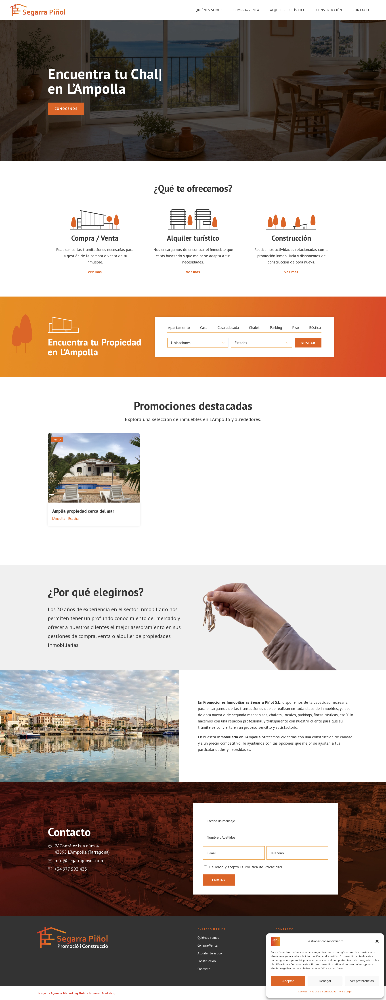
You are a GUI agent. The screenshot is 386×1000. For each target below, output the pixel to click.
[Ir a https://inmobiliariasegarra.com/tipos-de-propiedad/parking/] (276, 327)
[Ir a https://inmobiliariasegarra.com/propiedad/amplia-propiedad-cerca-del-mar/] (94, 480)
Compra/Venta (207, 945)
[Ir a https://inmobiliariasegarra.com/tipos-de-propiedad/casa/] (203, 327)
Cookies (303, 991)
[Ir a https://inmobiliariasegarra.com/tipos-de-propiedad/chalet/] (254, 327)
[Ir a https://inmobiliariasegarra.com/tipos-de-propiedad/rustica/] (315, 327)
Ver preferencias (362, 981)
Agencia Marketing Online (69, 993)
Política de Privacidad (263, 866)
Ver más (95, 271)
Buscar (308, 343)
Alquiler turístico (209, 953)
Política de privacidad (323, 991)
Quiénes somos (208, 938)
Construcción (206, 961)
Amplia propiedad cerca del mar (83, 511)
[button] (377, 941)
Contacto (203, 969)
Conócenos (66, 108)
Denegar (325, 981)
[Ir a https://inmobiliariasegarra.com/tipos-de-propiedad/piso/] (295, 327)
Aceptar (288, 981)
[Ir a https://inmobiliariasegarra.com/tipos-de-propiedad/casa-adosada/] (228, 327)
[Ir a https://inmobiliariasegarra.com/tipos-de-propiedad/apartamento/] (179, 327)
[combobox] (197, 342)
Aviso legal (345, 991)
